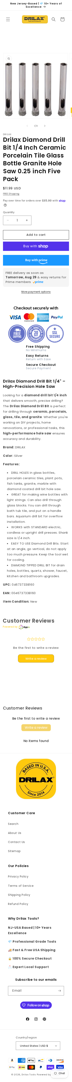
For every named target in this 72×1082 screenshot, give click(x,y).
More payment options (36, 291)
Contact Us (16, 842)
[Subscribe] (59, 990)
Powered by (10, 626)
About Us (14, 833)
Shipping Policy (19, 895)
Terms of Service (21, 886)
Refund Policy (18, 904)
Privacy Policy (18, 876)
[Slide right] (44, 125)
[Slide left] (27, 125)
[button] (8, 19)
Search (13, 824)
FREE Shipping (11, 193)
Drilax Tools (29, 1074)
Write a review (36, 658)
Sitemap (14, 851)
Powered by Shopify (49, 1074)
